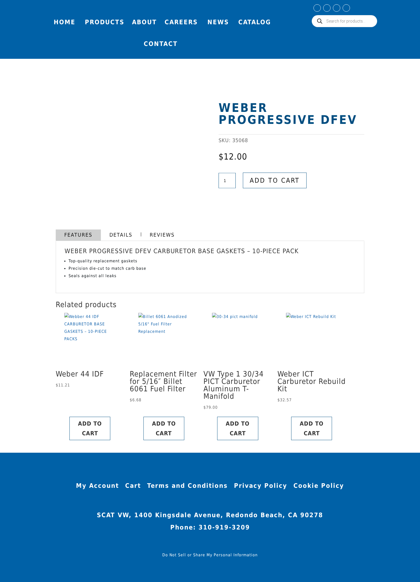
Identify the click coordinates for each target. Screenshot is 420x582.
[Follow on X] (346, 8)
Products (104, 22)
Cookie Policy (318, 486)
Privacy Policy (260, 486)
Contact (161, 43)
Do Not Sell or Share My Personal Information (210, 555)
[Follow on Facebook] (317, 8)
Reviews (162, 235)
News (218, 22)
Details (120, 235)
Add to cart (275, 180)
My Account (369, 10)
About (144, 22)
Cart (133, 486)
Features (78, 235)
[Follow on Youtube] (336, 8)
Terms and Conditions (187, 486)
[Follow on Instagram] (327, 8)
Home (64, 22)
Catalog (254, 22)
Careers (181, 22)
